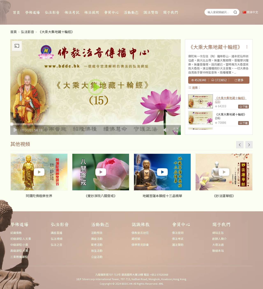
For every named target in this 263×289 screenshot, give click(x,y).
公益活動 (97, 257)
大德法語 (218, 245)
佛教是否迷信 (140, 233)
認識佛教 (16, 233)
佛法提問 (91, 12)
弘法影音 (52, 12)
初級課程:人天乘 (20, 239)
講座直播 (56, 233)
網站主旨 (218, 233)
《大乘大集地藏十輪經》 (56, 31)
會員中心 (111, 12)
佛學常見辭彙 (140, 245)
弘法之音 (56, 245)
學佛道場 (32, 12)
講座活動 (97, 239)
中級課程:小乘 (19, 245)
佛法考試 (72, 12)
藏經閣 (136, 239)
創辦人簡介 (219, 239)
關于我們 (170, 12)
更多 (240, 80)
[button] (249, 144)
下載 (245, 107)
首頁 (16, 12)
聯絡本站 (218, 251)
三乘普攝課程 (19, 257)
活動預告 (97, 233)
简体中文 (252, 12)
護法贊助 (150, 12)
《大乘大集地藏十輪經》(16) (231, 116)
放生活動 (97, 251)
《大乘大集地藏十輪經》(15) (231, 100)
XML (161, 284)
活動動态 (131, 12)
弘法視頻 (56, 239)
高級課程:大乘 (19, 251)
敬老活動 (97, 245)
